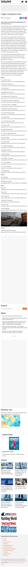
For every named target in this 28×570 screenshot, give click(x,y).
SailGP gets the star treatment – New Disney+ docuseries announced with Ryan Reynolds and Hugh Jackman (14, 328)
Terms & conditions (11, 562)
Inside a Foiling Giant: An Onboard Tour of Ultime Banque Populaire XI (21, 473)
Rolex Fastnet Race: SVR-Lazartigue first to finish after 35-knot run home (7, 489)
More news (14, 336)
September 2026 (7, 451)
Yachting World (7, 17)
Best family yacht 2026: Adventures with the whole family (7, 472)
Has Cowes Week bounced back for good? (12, 316)
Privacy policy (18, 562)
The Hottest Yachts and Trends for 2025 (20, 487)
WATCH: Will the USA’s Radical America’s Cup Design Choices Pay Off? (21, 505)
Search (24, 308)
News (3, 313)
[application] (14, 219)
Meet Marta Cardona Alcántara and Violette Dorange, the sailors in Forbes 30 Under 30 (12, 332)
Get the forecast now (6, 427)
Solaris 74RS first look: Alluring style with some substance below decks (6, 505)
